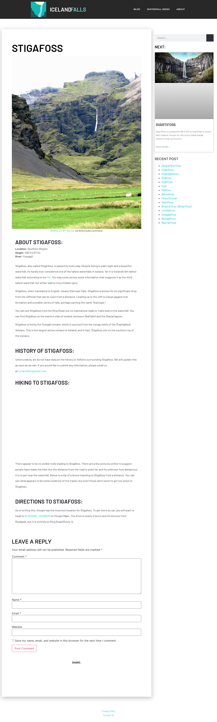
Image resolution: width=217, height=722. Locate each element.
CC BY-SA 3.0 (66, 230)
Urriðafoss (168, 210)
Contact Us (108, 715)
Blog (137, 9)
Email (16, 613)
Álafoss (166, 178)
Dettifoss (167, 202)
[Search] (210, 38)
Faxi (164, 186)
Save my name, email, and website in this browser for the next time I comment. (65, 640)
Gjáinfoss (168, 169)
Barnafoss (168, 194)
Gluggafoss (169, 214)
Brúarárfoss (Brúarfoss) (177, 206)
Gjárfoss (167, 182)
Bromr (54, 230)
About (180, 9)
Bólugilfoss (169, 218)
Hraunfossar (169, 198)
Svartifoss (166, 124)
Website (17, 626)
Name (17, 599)
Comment (19, 556)
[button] (35, 670)
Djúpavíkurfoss (172, 165)
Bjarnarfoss (169, 222)
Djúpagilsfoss (170, 174)
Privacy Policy (108, 711)
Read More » (163, 147)
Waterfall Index (158, 9)
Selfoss (166, 190)
